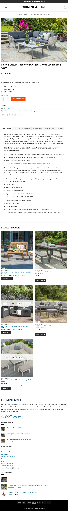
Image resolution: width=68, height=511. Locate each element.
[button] (4, 7)
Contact (39, 506)
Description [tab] (7, 128)
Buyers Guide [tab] (49, 128)
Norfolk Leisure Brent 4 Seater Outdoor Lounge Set (16, 272)
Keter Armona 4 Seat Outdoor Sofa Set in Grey (14, 326)
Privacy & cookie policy (8, 463)
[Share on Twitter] (9, 115)
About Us (29, 506)
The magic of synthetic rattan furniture (18, 433)
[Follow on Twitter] (9, 416)
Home (20, 14)
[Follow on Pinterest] (15, 416)
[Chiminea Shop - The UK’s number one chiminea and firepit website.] (34, 7)
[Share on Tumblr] (19, 115)
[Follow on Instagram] (6, 416)
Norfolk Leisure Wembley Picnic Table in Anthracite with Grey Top (50, 272)
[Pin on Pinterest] (15, 115)
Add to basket (18, 99)
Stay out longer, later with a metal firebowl (19, 439)
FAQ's (3, 461)
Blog (34, 506)
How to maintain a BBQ (14, 428)
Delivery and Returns (7, 452)
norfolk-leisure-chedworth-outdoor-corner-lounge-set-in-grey (19, 111)
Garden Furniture (34, 14)
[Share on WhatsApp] (3, 115)
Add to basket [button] (7, 278)
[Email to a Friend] (12, 115)
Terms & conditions (7, 465)
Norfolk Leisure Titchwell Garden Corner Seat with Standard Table (49, 326)
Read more (6, 332)
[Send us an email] (12, 416)
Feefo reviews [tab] (37, 128)
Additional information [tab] (22, 128)
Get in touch (5, 454)
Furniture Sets (45, 14)
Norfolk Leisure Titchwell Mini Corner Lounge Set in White (16, 380)
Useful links (4, 459)
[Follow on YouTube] (19, 416)
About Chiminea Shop (8, 456)
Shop (25, 14)
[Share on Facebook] (6, 115)
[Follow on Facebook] (3, 416)
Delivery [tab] (60, 128)
